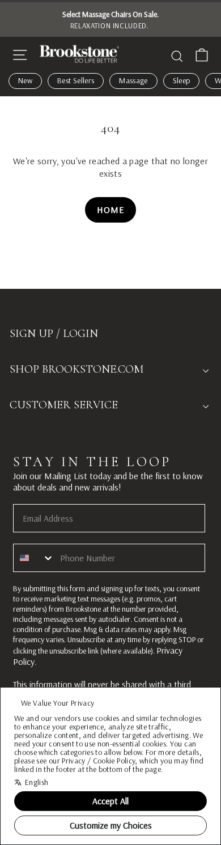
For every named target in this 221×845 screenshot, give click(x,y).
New (25, 80)
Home (110, 209)
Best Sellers (75, 80)
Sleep (181, 80)
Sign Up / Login (54, 333)
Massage (133, 80)
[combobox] (34, 557)
